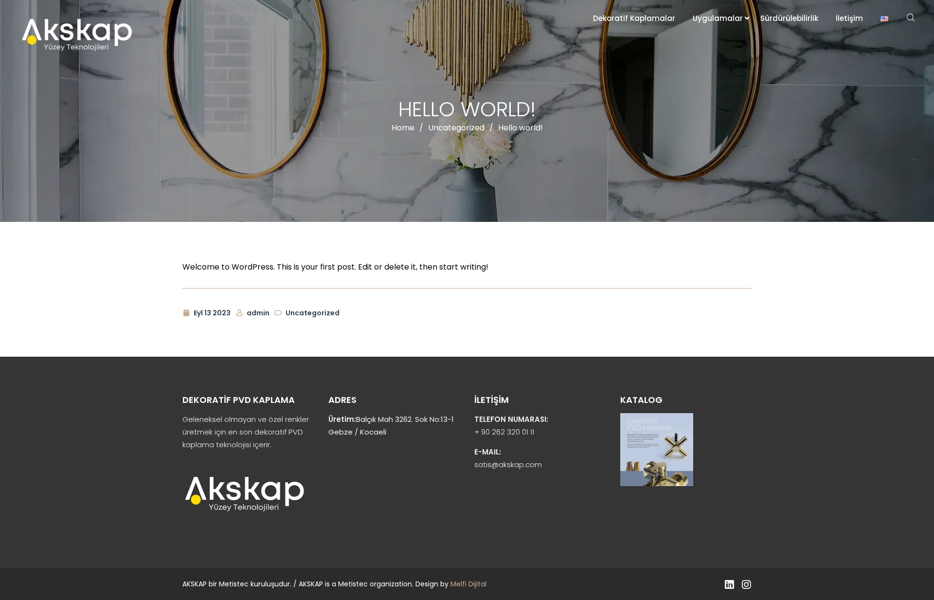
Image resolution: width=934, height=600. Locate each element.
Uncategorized (456, 127)
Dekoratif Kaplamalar (634, 18)
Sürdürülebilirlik (789, 18)
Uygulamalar (718, 18)
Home (403, 127)
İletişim (849, 18)
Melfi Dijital (468, 584)
